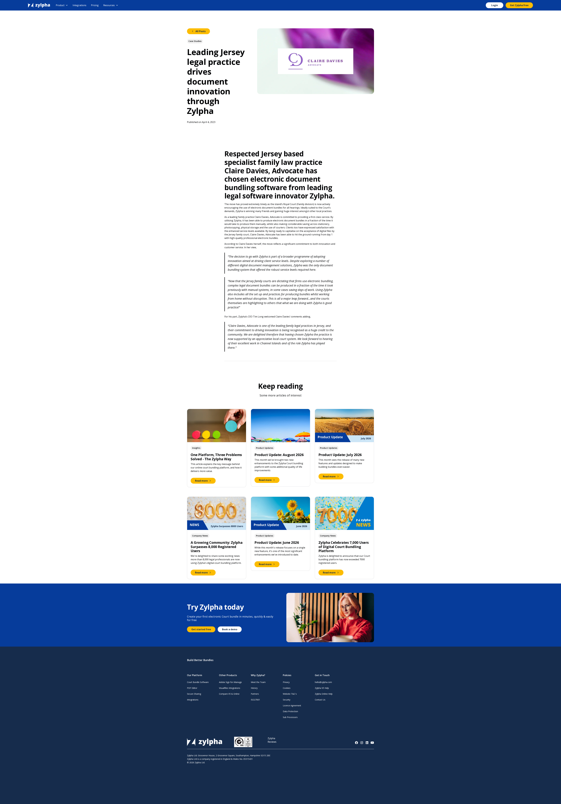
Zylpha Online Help (324, 693)
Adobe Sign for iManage (230, 682)
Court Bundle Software (198, 682)
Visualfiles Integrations (229, 688)
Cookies (286, 688)
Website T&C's (290, 693)
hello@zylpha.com (323, 682)
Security (286, 699)
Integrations (79, 5)
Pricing (95, 5)
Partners (255, 693)
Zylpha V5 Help (322, 688)
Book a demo (229, 629)
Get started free (201, 629)
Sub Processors (290, 717)
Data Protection (290, 711)
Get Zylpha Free (519, 5)
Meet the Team (258, 682)
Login (494, 5)
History (254, 688)
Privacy (286, 682)
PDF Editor (192, 688)
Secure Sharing (194, 693)
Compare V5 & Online (229, 693)
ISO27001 (255, 699)
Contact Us (320, 699)
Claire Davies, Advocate (267, 217)
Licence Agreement (292, 705)
